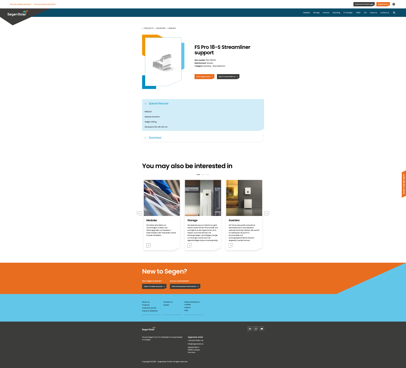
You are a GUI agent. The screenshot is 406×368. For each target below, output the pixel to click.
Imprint (187, 307)
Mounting (336, 12)
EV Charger (348, 12)
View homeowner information (184, 286)
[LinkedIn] (250, 329)
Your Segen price (203, 76)
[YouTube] (262, 329)
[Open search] (394, 12)
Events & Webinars (150, 311)
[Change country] (394, 4)
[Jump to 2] (203, 174)
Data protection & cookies (192, 303)
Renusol (172, 28)
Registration (383, 4)
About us (373, 12)
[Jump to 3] (207, 174)
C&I (365, 12)
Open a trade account (153, 286)
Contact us (384, 12)
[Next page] (267, 213)
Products (148, 28)
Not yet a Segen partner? (20, 4)
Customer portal (149, 308)
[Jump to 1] (198, 174)
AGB (186, 310)
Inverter (326, 12)
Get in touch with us (227, 76)
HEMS (358, 12)
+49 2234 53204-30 (195, 340)
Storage (316, 12)
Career (166, 305)
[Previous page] (139, 213)
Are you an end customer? (45, 4)
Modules (306, 12)
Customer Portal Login (364, 4)
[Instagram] (256, 329)
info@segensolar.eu (195, 344)
